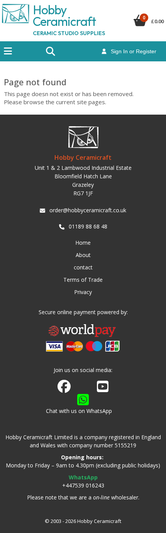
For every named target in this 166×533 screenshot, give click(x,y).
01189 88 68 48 (88, 226)
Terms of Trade (83, 279)
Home (83, 242)
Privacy (83, 292)
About (83, 255)
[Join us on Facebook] (64, 386)
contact (83, 267)
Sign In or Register (131, 51)
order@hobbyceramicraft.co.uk (87, 210)
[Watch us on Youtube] (102, 388)
